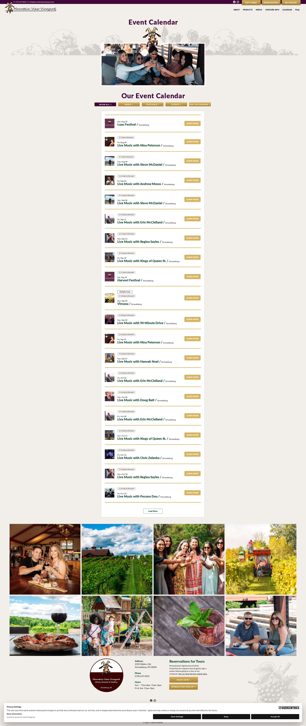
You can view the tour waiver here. (192, 674)
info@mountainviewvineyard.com (42, 2)
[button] (236, 9)
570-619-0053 (21, 2)
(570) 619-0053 (142, 676)
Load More (153, 511)
